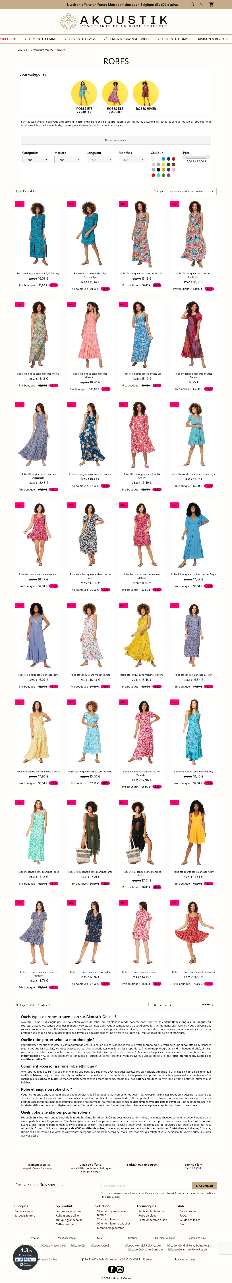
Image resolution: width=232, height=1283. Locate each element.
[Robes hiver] (146, 93)
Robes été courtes (84, 110)
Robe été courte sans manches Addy (193, 871)
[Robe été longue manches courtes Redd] (90, 732)
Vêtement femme (108, 1219)
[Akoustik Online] (113, 21)
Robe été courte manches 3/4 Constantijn (90, 275)
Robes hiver (146, 108)
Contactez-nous (197, 1237)
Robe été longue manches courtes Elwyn (193, 574)
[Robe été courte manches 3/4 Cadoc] (90, 932)
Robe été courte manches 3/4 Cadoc (90, 972)
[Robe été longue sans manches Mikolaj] (38, 334)
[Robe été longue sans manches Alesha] (90, 434)
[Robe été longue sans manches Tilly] (193, 732)
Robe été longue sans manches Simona (141, 674)
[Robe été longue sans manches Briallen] (142, 234)
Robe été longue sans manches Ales (90, 674)
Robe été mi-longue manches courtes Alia (90, 576)
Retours (132, 1237)
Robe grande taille (67, 1215)
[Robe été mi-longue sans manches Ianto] (90, 832)
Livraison (34, 1237)
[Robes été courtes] (84, 93)
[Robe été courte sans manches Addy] (193, 832)
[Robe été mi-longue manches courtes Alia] (90, 535)
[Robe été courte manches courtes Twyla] (193, 434)
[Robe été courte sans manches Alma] (38, 535)
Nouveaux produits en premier (192, 191)
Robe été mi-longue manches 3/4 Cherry (141, 475)
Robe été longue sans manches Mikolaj (38, 373)
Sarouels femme (24, 1215)
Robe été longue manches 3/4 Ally (193, 674)
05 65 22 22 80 (187, 1259)
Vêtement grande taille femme (111, 1213)
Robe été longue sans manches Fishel (38, 674)
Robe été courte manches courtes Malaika (141, 576)
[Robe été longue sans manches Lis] (142, 334)
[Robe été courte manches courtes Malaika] (142, 535)
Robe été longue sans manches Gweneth (90, 375)
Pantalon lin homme (151, 1211)
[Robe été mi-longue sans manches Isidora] (142, 832)
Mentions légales (67, 1237)
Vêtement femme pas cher (113, 1223)
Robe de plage (147, 1215)
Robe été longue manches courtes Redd (90, 771)
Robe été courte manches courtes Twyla (194, 474)
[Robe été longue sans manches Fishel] (38, 635)
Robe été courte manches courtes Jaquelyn (38, 973)
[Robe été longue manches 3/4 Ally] (193, 635)
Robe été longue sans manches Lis (142, 373)
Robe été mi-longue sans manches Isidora (142, 873)
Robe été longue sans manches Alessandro (38, 475)
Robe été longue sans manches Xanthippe (193, 275)
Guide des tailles (190, 1220)
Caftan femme (65, 1224)
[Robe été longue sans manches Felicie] (38, 832)
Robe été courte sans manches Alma (38, 574)
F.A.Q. (183, 1215)
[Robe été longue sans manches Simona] (142, 635)
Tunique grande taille (69, 1220)
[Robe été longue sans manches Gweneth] (90, 334)
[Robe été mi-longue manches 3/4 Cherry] (142, 434)
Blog (182, 1224)
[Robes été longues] (115, 93)
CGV (99, 1237)
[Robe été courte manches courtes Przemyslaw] (142, 932)
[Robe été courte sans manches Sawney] (193, 932)
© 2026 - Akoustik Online (116, 1278)
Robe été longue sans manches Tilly (193, 771)
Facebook (112, 1269)
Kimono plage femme (110, 1228)
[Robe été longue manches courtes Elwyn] (193, 535)
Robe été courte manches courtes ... (141, 972)
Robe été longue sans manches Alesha (90, 474)
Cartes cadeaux (23, 1211)
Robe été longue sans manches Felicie (38, 871)
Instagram (120, 1269)
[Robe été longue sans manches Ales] (90, 635)
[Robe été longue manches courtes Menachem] (142, 732)
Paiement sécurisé (165, 1237)
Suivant (208, 1005)
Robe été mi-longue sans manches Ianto (90, 871)
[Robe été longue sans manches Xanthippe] (193, 234)
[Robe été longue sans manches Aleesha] (38, 732)
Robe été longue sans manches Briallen (141, 273)
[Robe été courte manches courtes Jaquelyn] (38, 932)
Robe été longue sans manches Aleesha (38, 771)
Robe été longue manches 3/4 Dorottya (39, 273)
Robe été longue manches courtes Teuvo (193, 375)
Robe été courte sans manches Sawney (193, 972)
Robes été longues (115, 110)
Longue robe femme (68, 1211)
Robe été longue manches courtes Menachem (142, 773)
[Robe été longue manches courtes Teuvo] (193, 334)
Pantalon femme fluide (152, 1220)
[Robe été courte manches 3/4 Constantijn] (90, 234)
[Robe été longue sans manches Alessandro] (38, 434)
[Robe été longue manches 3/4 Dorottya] (38, 234)
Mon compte (188, 1211)
